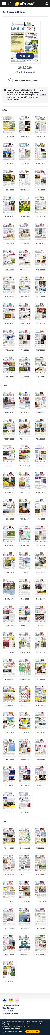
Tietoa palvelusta (11, 1005)
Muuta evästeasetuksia (14, 1031)
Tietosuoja (7, 1011)
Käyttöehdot (8, 1008)
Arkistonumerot (25, 72)
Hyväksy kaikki (32, 1031)
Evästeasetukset (10, 1013)
